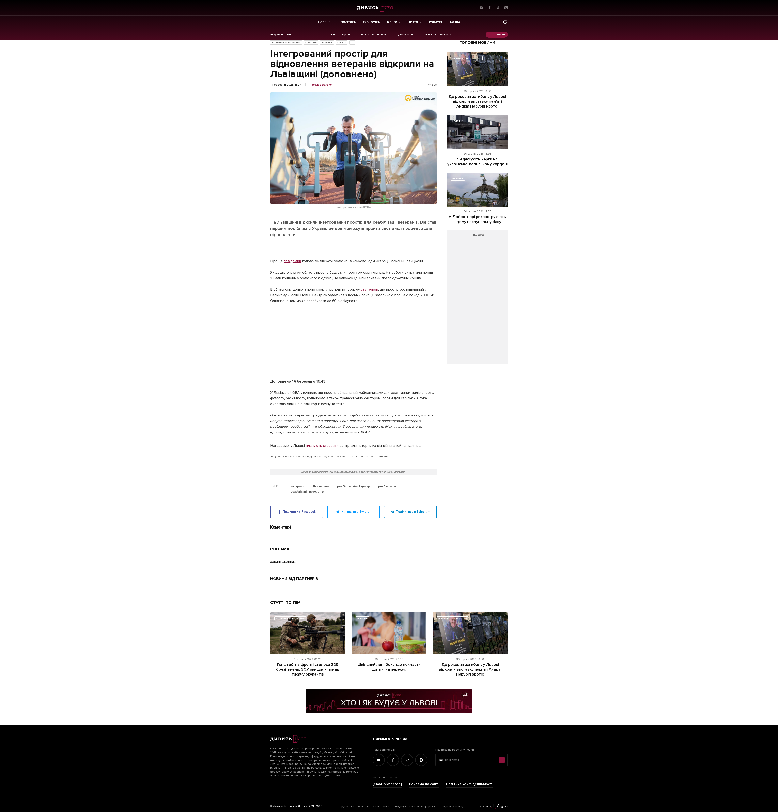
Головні (311, 42)
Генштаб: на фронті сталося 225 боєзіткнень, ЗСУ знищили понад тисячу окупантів (307, 669)
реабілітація (387, 486)
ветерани (298, 486)
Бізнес (392, 22)
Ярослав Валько (321, 84)
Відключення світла (374, 34)
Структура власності (351, 806)
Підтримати (496, 34)
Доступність (406, 34)
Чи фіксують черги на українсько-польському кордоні (477, 161)
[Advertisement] (477, 299)
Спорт (341, 42)
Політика (348, 22)
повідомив (292, 261)
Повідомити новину (451, 806)
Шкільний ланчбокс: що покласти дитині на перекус (389, 667)
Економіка (371, 22)
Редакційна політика (379, 806)
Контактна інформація (422, 806)
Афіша (455, 22)
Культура (435, 22)
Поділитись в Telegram (413, 512)
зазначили (369, 289)
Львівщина (321, 486)
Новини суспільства (286, 42)
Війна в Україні (341, 34)
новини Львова (298, 806)
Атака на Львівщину (437, 34)
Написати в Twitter (356, 512)
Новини (324, 22)
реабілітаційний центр (353, 486)
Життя (412, 22)
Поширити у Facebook (299, 512)
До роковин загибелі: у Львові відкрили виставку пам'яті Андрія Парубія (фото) (477, 101)
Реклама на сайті (424, 784)
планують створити (322, 445)
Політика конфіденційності (469, 784)
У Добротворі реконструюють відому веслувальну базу (477, 219)
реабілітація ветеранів (307, 491)
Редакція (400, 806)
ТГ (352, 42)
